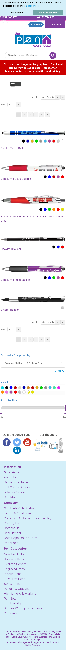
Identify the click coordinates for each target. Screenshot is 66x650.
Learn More (32, 6)
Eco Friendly (12, 603)
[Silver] (58, 141)
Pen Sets (10, 598)
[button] (39, 6)
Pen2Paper (12, 543)
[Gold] (32, 141)
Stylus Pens (12, 584)
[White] (62, 141)
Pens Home (12, 472)
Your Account (55, 24)
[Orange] (53, 209)
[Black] (23, 141)
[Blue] (49, 176)
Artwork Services (16, 492)
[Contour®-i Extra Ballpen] (33, 167)
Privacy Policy (14, 523)
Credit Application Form (20, 538)
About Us (10, 477)
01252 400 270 (8, 17)
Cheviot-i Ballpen (11, 249)
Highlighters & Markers (20, 593)
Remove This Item (62, 362)
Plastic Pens (12, 574)
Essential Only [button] (17, 12)
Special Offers (14, 559)
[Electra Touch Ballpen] (33, 132)
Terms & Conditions (18, 513)
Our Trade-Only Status (19, 508)
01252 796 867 (45, 17)
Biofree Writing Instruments (23, 608)
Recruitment (12, 533)
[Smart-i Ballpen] (33, 298)
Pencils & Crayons (17, 589)
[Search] (53, 55)
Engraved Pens (14, 569)
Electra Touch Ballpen (14, 148)
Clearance (11, 613)
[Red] (53, 141)
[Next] (47, 114)
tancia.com (12, 71)
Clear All (60, 370)
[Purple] (49, 141)
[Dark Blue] (27, 141)
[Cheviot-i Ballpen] (33, 239)
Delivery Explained (16, 482)
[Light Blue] (45, 141)
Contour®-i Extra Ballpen (16, 179)
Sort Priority (48, 97)
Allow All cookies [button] (48, 12)
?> (2, 387)
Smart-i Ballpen (10, 309)
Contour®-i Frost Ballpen (16, 279)
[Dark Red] (53, 176)
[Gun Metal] (40, 141)
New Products (14, 554)
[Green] (36, 141)
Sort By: (35, 97)
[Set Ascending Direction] (62, 97)
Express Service (15, 564)
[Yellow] (62, 209)
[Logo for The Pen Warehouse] (33, 39)
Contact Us (12, 528)
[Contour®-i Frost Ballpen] (33, 268)
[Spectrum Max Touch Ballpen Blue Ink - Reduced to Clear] (33, 199)
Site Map (10, 497)
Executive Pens (14, 579)
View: (3, 104)
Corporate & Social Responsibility (27, 518)
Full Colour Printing (17, 487)
